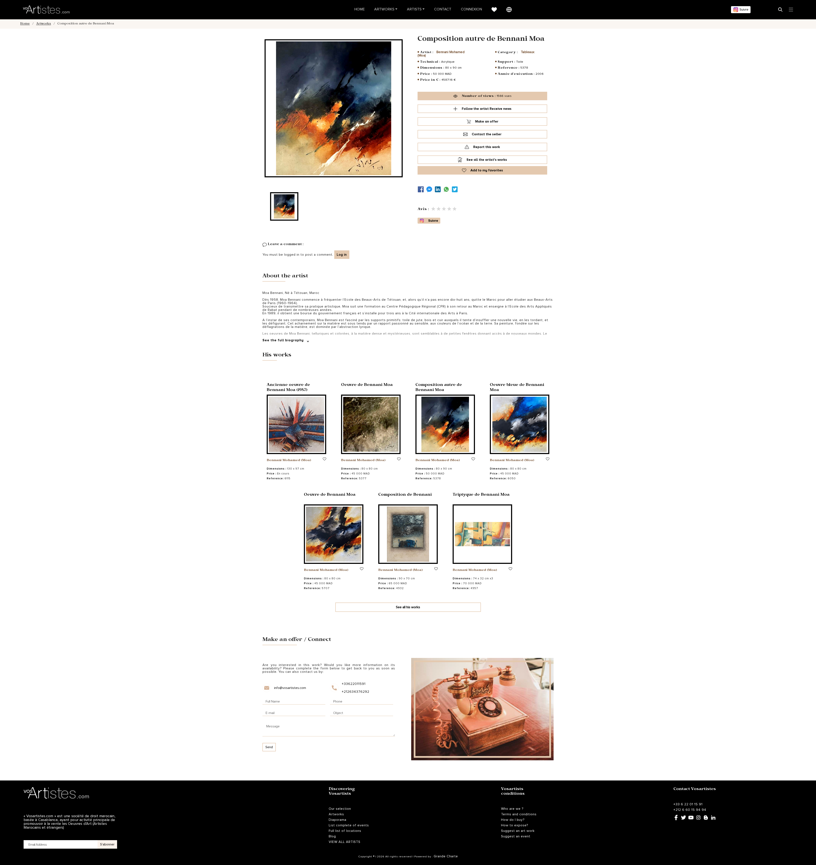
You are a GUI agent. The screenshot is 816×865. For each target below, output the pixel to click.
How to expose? (514, 825)
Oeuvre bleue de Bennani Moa (517, 388)
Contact (442, 9)
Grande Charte (446, 856)
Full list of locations (345, 831)
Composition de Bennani (405, 495)
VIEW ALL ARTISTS (344, 842)
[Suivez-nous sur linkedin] (439, 189)
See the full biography (283, 340)
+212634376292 (355, 691)
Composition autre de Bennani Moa (438, 388)
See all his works (408, 607)
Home (359, 9)
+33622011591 (354, 684)
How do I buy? (513, 819)
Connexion (471, 9)
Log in (342, 254)
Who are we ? (512, 808)
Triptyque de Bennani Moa (481, 495)
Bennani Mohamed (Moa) (289, 461)
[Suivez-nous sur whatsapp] (447, 189)
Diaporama (337, 819)
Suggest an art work (518, 831)
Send (269, 747)
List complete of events (349, 825)
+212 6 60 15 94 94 (689, 809)
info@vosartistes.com (290, 688)
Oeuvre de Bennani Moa (367, 385)
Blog (332, 836)
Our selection (340, 808)
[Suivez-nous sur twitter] (456, 189)
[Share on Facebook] (422, 189)
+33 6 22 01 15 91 (688, 804)
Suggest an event (515, 836)
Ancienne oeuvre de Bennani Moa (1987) (288, 388)
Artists (414, 9)
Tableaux (528, 52)
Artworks (384, 9)
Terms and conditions (519, 814)
